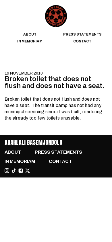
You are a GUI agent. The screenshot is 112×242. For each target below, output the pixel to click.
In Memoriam (30, 41)
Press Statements (82, 34)
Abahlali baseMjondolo (33, 142)
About (29, 34)
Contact (82, 41)
